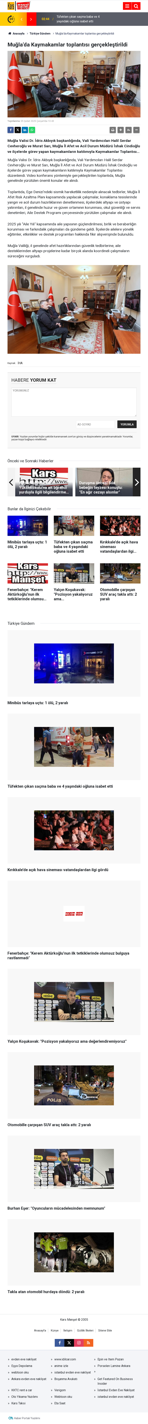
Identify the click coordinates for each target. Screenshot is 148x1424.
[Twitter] (18, 130)
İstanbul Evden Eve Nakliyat (116, 1390)
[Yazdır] (113, 130)
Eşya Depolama (21, 1366)
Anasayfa (18, 33)
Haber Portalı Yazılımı (27, 1418)
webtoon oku (20, 1372)
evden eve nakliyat (23, 1359)
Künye (55, 1330)
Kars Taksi (18, 1403)
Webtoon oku (63, 1397)
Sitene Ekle (105, 1330)
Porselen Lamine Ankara (114, 1366)
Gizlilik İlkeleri (85, 1330)
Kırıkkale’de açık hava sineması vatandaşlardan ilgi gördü (77, 19)
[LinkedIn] (25, 130)
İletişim (67, 1330)
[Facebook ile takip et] (59, 1343)
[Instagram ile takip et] (79, 1343)
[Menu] (127, 6)
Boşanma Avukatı (65, 1379)
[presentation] (21, 19)
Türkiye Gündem (39, 33)
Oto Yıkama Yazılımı (24, 1397)
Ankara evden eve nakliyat (28, 1379)
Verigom (60, 1390)
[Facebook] (11, 130)
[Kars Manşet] (19, 6)
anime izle (61, 1366)
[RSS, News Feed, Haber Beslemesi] (88, 1343)
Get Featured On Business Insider (115, 1381)
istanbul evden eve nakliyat (72, 1372)
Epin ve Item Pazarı (111, 1359)
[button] (121, 130)
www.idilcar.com (65, 1359)
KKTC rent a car (21, 1390)
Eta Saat (59, 1403)
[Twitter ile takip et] (69, 1343)
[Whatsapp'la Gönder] (32, 130)
